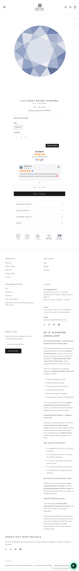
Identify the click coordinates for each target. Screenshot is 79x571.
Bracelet (46, 270)
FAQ (6, 288)
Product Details (24, 204)
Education (8, 270)
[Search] (70, 7)
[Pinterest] (54, 324)
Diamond (18, 127)
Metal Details (22, 210)
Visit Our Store (10, 266)
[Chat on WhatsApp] (74, 566)
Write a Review (52, 146)
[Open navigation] (4, 7)
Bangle (46, 266)
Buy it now (39, 194)
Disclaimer (8, 296)
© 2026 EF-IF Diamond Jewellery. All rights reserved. (28, 565)
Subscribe (13, 351)
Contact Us (9, 292)
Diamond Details (24, 217)
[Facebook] (44, 324)
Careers (7, 277)
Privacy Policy (10, 273)
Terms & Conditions (11, 299)
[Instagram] (49, 324)
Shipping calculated (35, 110)
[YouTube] (59, 324)
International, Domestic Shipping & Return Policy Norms (19, 304)
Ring (45, 263)
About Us (8, 263)
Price (18, 223)
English (8, 561)
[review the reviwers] (58, 167)
